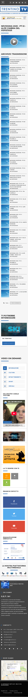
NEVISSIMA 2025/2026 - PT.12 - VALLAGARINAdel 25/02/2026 (17, 84)
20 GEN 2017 (7, 422)
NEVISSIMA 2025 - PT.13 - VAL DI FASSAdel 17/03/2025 (18, 200)
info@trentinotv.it (8, 634)
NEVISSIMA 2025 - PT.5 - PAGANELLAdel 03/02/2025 (16, 262)
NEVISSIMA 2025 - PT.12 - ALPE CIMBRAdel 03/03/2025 (17, 208)
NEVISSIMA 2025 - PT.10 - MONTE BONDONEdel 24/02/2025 (18, 224)
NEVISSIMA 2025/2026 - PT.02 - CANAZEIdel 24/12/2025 (18, 170)
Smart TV (6, 475)
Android (6, 482)
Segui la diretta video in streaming (16, 438)
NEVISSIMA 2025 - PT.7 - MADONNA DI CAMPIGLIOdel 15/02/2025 (16, 247)
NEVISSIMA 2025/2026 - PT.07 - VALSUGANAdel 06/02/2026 (18, 131)
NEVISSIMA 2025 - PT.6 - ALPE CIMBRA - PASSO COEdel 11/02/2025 (17, 255)
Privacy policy (7, 692)
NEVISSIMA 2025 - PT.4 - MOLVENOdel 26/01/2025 (16, 270)
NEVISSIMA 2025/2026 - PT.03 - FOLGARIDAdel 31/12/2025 (18, 162)
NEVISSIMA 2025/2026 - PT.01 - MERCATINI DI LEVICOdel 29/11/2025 (17, 177)
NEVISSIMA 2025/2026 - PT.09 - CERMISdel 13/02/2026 (18, 115)
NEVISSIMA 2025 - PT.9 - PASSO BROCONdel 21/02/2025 (18, 231)
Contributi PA (18, 692)
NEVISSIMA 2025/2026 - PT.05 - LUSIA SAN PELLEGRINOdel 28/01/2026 (18, 146)
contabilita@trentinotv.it (10, 639)
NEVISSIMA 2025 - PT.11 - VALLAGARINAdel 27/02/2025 (16, 216)
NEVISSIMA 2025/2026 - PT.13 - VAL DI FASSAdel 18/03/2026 (17, 77)
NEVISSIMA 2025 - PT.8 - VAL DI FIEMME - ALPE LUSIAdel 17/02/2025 (18, 239)
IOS (14, 475)
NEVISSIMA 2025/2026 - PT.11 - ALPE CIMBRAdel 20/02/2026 (17, 92)
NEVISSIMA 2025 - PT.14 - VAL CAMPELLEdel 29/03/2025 (17, 193)
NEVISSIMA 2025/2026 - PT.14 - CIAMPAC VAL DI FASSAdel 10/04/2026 (17, 69)
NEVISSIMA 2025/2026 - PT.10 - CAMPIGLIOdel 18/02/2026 (17, 100)
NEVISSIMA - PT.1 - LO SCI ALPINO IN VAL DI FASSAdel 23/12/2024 (18, 293)
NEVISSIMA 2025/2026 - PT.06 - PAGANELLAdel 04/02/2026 (18, 139)
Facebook (14, 500)
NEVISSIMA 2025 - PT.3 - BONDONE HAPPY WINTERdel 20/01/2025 (16, 278)
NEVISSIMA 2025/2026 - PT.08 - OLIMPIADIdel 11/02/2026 (18, 123)
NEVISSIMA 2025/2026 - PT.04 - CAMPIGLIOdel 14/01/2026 (18, 154)
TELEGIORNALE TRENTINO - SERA (16, 584)
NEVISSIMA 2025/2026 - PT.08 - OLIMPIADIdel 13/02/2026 (18, 108)
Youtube (14, 525)
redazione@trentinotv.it (10, 644)
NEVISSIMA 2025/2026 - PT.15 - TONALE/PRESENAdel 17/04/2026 (17, 61)
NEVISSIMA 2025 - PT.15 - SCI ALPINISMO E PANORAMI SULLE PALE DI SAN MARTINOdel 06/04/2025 (18, 186)
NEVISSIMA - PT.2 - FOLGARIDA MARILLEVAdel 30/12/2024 (18, 286)
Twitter (14, 513)
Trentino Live (14, 436)
